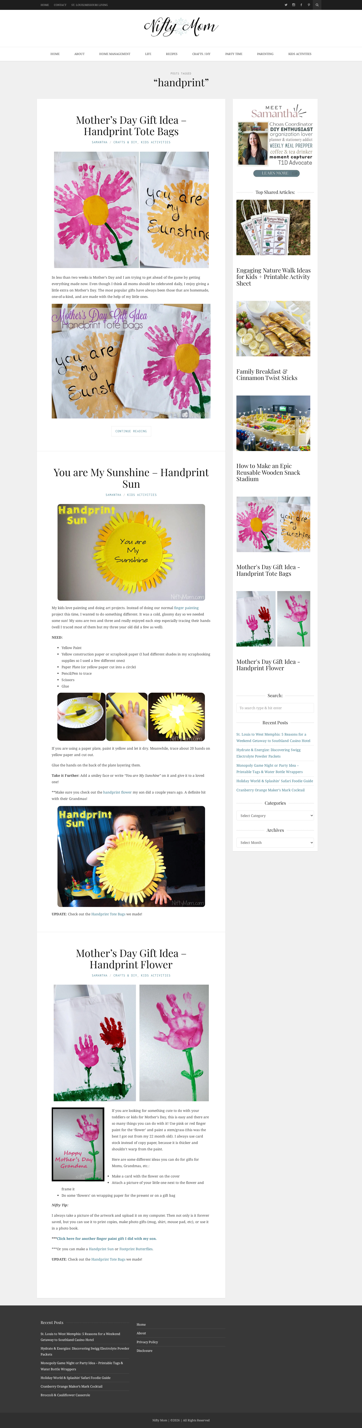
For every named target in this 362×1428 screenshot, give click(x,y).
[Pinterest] (309, 5)
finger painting (186, 607)
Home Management (114, 54)
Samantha (100, 142)
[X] (286, 5)
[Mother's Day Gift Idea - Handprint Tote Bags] (275, 524)
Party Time (233, 54)
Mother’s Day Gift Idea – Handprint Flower (131, 958)
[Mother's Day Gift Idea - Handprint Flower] (275, 619)
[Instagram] (293, 5)
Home (45, 5)
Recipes (172, 54)
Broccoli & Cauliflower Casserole (65, 1395)
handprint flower (117, 792)
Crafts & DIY (125, 142)
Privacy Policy (147, 1342)
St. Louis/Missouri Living (89, 5)
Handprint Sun (101, 1249)
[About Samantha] (275, 141)
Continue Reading (131, 431)
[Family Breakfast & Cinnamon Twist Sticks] (275, 328)
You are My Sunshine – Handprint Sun (131, 477)
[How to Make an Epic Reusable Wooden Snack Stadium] (275, 423)
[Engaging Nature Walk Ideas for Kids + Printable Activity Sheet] (275, 227)
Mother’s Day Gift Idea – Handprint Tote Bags (131, 125)
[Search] (317, 5)
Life (148, 54)
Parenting (265, 54)
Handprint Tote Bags (108, 914)
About (79, 54)
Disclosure (144, 1350)
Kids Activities (300, 54)
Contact (60, 5)
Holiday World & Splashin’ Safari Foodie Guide (274, 780)
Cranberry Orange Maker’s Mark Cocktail (270, 790)
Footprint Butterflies (135, 1249)
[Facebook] (301, 5)
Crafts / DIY (201, 54)
